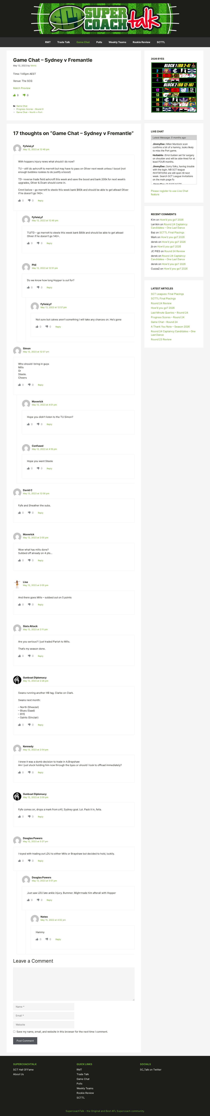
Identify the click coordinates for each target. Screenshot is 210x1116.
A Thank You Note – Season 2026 (170, 326)
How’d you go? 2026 (171, 219)
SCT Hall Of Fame (23, 1069)
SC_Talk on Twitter (150, 1069)
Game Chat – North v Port (29, 112)
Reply (40, 200)
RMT (48, 42)
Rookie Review (141, 42)
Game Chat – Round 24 (164, 322)
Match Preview (21, 88)
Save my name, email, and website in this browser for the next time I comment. (62, 1031)
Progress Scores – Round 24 (167, 317)
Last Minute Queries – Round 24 (169, 312)
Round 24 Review (174, 251)
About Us (18, 1074)
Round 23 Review (161, 339)
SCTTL (161, 42)
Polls (99, 42)
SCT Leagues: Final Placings (167, 293)
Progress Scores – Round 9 (29, 109)
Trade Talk (63, 42)
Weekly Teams (117, 42)
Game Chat (83, 42)
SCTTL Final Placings (171, 232)
